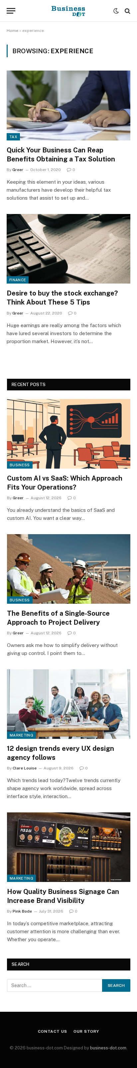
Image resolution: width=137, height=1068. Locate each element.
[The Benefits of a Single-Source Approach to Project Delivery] (68, 569)
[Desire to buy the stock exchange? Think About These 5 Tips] (68, 249)
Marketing (21, 735)
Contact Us (52, 1031)
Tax (13, 137)
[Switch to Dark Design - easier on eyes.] (116, 11)
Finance (17, 280)
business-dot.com (108, 1047)
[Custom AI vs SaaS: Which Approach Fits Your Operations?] (68, 434)
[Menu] (11, 10)
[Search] (126, 10)
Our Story (86, 1031)
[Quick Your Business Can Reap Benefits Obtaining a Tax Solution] (68, 105)
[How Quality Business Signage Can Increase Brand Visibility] (68, 847)
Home (12, 30)
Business (20, 465)
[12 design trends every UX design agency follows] (68, 704)
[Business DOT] (69, 11)
